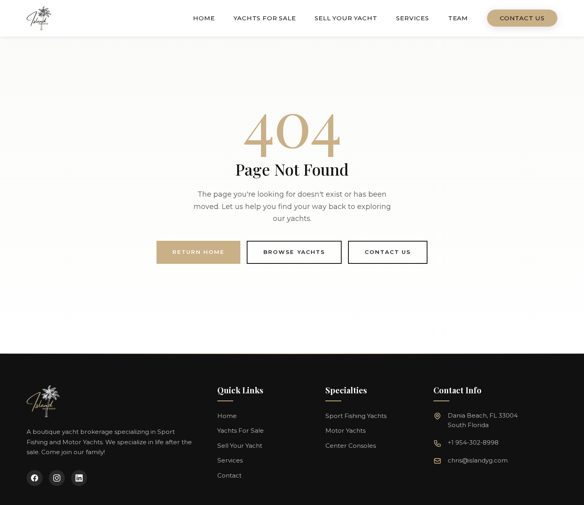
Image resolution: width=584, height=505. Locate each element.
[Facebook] (35, 478)
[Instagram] (57, 478)
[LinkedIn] (79, 478)
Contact (229, 475)
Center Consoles (350, 445)
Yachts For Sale (265, 18)
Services (412, 18)
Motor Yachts (345, 430)
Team (458, 18)
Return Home (198, 252)
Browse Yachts (294, 252)
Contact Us (522, 18)
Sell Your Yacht (346, 18)
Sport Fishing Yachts (356, 416)
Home (204, 18)
